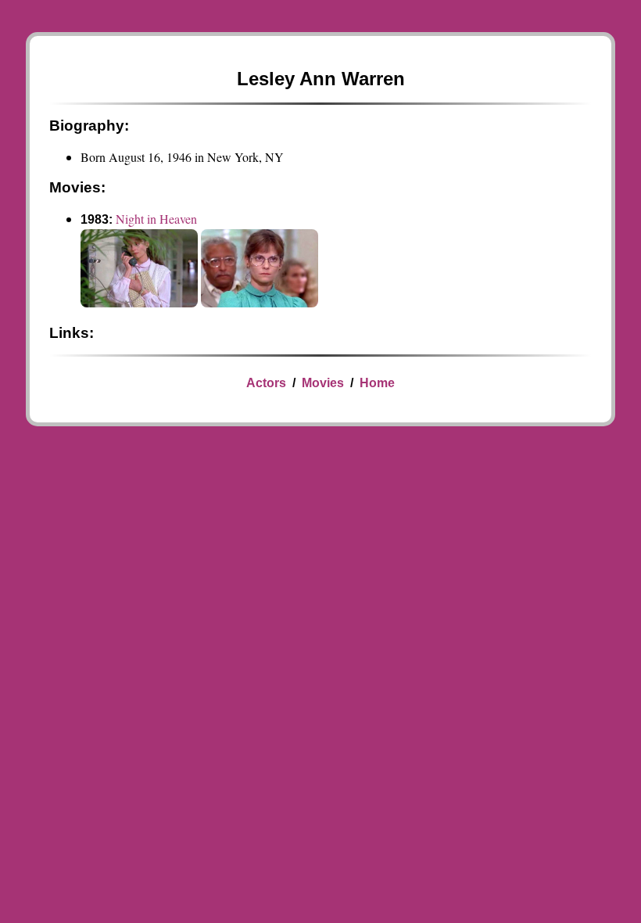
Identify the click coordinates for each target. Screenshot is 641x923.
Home (377, 383)
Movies (323, 383)
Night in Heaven (156, 218)
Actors (266, 383)
